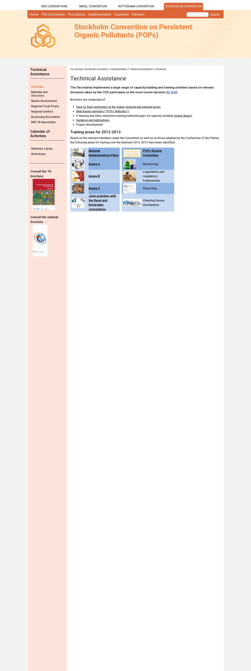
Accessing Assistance (45, 117)
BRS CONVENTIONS (54, 6)
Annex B (94, 176)
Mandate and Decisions (39, 93)
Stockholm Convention (183, 6)
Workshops (38, 154)
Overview (37, 87)
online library (183, 116)
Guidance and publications (93, 120)
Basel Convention (93, 6)
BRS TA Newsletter (43, 122)
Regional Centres (42, 111)
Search (214, 14)
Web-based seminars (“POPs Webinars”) (102, 111)
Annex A (94, 164)
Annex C (94, 188)
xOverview (161, 69)
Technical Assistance (141, 69)
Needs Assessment (44, 101)
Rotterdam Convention (136, 6)
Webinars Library (42, 148)
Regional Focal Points (45, 106)
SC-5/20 (171, 92)
